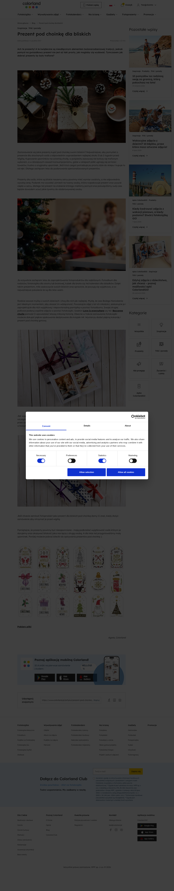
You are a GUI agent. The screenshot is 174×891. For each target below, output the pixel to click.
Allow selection (86, 472)
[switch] (72, 461)
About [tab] (128, 426)
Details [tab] (87, 426)
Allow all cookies (126, 472)
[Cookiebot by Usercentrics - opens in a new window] (133, 417)
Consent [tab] (46, 426)
